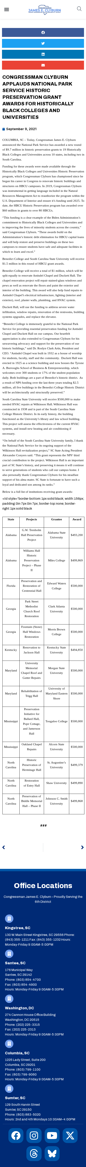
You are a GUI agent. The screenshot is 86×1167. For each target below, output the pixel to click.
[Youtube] (52, 1135)
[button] (6, 9)
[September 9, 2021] (19, 129)
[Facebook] (15, 1135)
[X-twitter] (70, 1135)
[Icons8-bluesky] (52, 1153)
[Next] (63, 847)
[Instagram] (33, 1135)
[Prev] (22, 847)
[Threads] (33, 1153)
